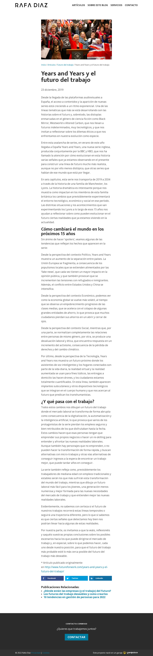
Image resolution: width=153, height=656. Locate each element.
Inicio (43, 64)
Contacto (131, 5)
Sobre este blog (98, 5)
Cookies (45, 652)
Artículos (78, 5)
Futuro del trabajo (65, 64)
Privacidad (35, 652)
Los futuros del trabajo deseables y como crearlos (76, 594)
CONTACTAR (76, 637)
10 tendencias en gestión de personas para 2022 (74, 597)
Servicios (116, 5)
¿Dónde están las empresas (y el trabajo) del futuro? (77, 591)
